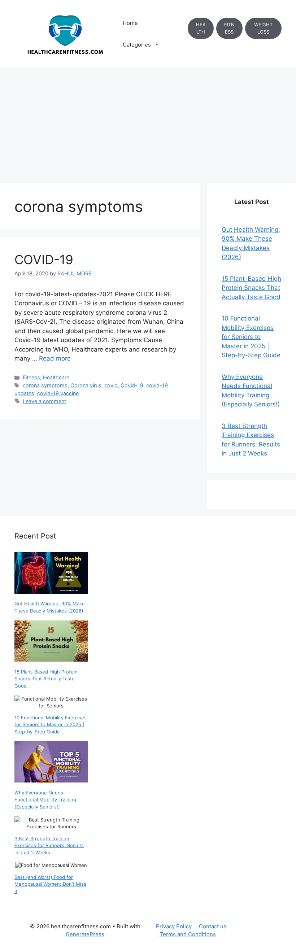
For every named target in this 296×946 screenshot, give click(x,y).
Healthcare (56, 377)
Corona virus (85, 385)
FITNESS (229, 28)
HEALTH (201, 28)
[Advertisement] (148, 121)
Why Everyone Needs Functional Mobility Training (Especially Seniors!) (45, 800)
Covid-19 (132, 385)
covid (111, 385)
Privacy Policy (174, 926)
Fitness (31, 377)
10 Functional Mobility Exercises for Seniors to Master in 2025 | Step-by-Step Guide (251, 337)
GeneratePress (85, 934)
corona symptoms (45, 385)
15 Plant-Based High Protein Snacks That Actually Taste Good (251, 288)
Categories (137, 44)
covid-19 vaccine (58, 393)
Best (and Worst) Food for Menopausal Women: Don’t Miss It (50, 884)
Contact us (212, 926)
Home (130, 22)
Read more (55, 358)
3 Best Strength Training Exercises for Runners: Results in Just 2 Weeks (49, 845)
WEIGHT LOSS (263, 28)
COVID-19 (43, 259)
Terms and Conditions (188, 934)
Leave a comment (44, 401)
